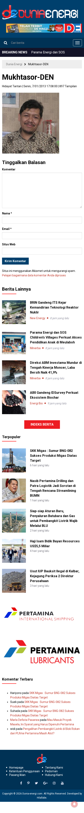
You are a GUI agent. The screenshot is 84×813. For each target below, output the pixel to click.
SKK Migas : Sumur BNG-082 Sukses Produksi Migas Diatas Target (53, 455)
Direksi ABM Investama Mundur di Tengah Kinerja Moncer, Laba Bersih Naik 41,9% (56, 367)
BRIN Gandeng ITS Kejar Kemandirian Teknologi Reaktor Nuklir (54, 307)
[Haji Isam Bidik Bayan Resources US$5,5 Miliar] (14, 550)
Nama (7, 213)
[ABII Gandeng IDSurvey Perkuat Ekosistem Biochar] (14, 402)
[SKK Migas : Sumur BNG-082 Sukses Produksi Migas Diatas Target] (14, 460)
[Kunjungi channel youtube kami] (62, 783)
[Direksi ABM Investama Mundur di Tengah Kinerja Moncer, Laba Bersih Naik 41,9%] (14, 372)
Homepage (16, 767)
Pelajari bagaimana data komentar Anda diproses (34, 275)
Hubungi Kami (54, 775)
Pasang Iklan (17, 775)
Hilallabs (41, 797)
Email (7, 229)
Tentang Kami (54, 767)
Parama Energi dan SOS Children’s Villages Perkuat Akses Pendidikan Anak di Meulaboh (56, 337)
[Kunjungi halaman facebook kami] (21, 783)
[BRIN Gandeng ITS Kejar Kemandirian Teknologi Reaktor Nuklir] (14, 312)
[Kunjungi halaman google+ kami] (45, 783)
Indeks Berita (42, 424)
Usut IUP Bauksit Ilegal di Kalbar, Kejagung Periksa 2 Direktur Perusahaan (54, 576)
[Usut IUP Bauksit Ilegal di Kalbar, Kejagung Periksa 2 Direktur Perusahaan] (14, 580)
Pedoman (51, 771)
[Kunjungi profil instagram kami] (54, 783)
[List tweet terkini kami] (36, 783)
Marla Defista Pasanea (24, 719)
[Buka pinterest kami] (28, 783)
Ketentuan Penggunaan (24, 771)
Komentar (8, 169)
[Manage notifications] (74, 804)
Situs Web (8, 244)
